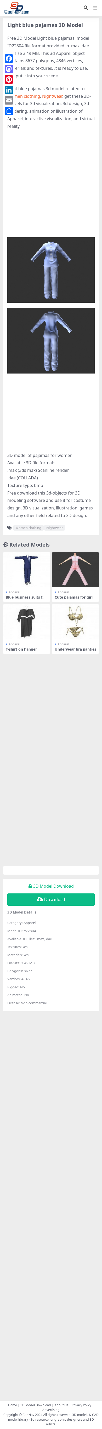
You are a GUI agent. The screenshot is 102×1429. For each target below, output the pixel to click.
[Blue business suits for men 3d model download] (26, 569)
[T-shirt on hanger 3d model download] (26, 621)
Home (12, 1405)
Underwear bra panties (75, 649)
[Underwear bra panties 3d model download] (75, 621)
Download (54, 899)
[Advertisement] (51, 186)
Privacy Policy (81, 1405)
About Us (61, 1405)
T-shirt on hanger (21, 649)
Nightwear (52, 96)
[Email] (9, 100)
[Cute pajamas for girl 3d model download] (75, 569)
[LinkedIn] (9, 90)
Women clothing (23, 96)
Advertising (51, 1410)
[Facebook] (9, 58)
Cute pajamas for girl (74, 597)
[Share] (9, 111)
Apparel (14, 592)
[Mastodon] (9, 69)
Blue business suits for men (26, 599)
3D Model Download (35, 1405)
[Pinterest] (9, 79)
